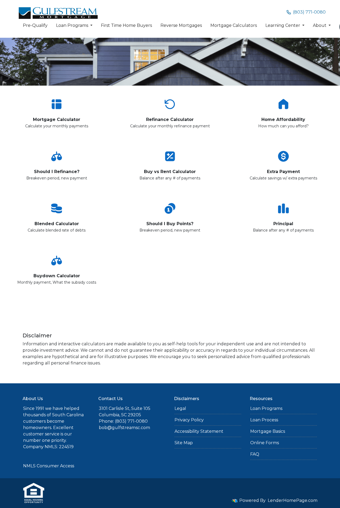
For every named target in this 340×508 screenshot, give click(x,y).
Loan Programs (72, 25)
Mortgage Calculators (233, 25)
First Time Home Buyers (126, 25)
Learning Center (283, 25)
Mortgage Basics (267, 431)
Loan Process (264, 419)
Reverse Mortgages (181, 25)
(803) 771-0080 (309, 12)
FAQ (254, 454)
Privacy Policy (189, 419)
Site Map (184, 442)
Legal (180, 408)
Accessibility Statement (199, 431)
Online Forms (264, 442)
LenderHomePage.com (292, 500)
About (320, 25)
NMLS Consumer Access (48, 465)
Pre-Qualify (35, 25)
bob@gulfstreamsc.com (124, 427)
